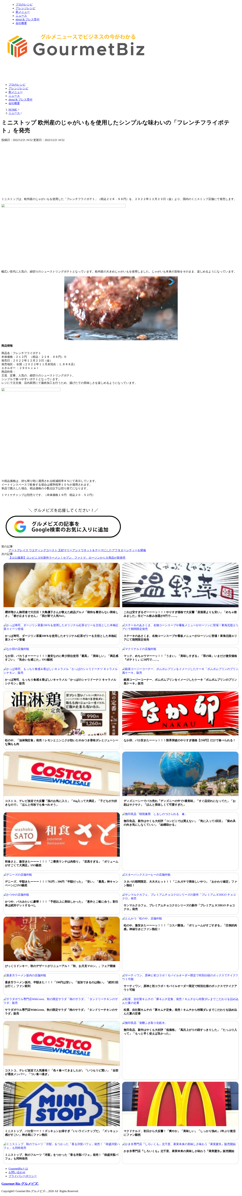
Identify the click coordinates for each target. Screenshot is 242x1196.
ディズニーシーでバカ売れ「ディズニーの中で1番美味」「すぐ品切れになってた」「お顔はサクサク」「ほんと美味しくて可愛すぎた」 (180, 802)
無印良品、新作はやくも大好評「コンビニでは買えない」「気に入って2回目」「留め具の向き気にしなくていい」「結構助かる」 (180, 822)
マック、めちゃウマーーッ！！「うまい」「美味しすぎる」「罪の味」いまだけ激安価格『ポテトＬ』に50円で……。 (180, 657)
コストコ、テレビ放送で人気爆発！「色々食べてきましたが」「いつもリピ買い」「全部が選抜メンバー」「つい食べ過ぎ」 (61, 1072)
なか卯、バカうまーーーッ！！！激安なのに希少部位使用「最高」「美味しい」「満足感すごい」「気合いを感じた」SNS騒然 (61, 657)
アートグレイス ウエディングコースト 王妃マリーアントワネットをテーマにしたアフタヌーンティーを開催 (77, 550)
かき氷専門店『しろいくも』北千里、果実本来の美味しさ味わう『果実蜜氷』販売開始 (179, 1151)
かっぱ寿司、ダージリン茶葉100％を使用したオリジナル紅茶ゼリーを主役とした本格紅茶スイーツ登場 (61, 637)
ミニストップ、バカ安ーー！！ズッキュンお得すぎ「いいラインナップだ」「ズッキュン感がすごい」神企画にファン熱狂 (61, 1133)
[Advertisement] (65, 71)
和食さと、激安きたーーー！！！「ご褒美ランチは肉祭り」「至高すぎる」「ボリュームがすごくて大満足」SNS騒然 (61, 863)
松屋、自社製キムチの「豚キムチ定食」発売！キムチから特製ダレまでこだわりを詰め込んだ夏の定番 (180, 1011)
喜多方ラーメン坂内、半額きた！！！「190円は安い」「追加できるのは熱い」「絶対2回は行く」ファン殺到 (61, 984)
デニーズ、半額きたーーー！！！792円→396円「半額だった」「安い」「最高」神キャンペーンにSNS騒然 (61, 883)
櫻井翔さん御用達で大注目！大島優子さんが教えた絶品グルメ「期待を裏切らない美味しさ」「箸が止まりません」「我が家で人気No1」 (61, 614)
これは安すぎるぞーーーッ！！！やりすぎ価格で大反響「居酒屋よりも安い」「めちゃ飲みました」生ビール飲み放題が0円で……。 (180, 614)
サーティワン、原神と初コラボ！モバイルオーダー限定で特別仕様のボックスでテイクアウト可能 (180, 987)
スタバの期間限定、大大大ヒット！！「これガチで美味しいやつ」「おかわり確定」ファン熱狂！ (180, 883)
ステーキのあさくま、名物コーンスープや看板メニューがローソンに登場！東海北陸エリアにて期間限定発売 (180, 637)
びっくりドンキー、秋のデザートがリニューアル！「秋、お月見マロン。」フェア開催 (60, 965)
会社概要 (21, 23)
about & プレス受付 (28, 19)
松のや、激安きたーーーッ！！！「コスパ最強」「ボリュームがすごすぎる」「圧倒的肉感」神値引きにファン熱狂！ (180, 927)
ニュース (21, 15)
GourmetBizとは (18, 1168)
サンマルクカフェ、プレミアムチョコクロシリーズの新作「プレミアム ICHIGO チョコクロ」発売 (179, 907)
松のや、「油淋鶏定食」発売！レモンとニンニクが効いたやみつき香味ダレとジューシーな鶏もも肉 (61, 742)
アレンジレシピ (25, 8)
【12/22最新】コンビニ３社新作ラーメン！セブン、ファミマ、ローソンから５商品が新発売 (67, 557)
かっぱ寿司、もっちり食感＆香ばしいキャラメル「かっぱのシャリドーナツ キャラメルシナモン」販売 (60, 681)
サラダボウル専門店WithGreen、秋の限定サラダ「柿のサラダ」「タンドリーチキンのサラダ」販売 (61, 1011)
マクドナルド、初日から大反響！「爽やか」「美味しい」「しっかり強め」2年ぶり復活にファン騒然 (180, 1133)
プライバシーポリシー (23, 1176)
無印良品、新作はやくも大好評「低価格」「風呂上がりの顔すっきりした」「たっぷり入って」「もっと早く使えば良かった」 (180, 1031)
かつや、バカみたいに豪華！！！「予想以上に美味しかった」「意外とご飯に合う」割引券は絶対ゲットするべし (61, 903)
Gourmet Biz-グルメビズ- (20, 1184)
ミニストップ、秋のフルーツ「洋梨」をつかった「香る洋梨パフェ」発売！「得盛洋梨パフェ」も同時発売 (61, 1156)
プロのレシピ (24, 4)
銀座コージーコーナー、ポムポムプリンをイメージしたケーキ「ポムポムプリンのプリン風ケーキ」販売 (180, 681)
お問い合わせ (17, 1172)
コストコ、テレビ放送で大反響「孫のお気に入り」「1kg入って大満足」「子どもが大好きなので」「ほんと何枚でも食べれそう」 (61, 802)
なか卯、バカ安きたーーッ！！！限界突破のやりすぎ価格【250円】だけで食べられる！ (180, 740)
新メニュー (23, 11)
